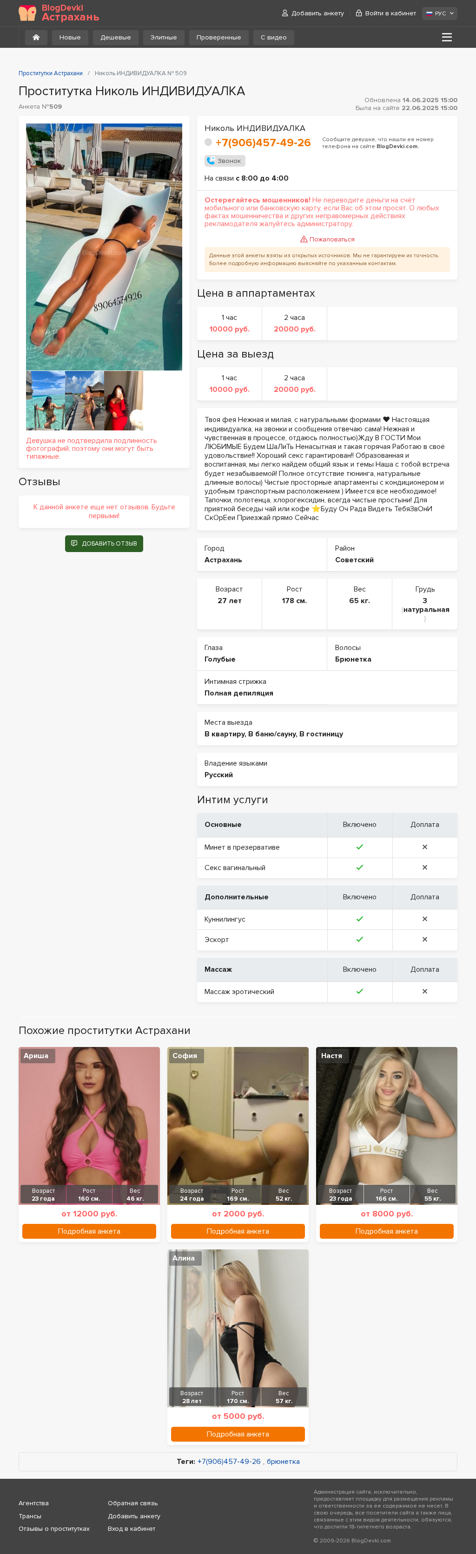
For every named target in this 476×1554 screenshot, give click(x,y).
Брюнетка (353, 659)
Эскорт (217, 939)
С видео (274, 37)
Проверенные (219, 37)
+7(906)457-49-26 (263, 143)
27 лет (230, 600)
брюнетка (283, 1461)
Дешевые (115, 37)
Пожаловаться (332, 239)
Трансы (30, 1516)
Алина (183, 1258)
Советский (354, 560)
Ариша (36, 1055)
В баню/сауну (272, 734)
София (184, 1055)
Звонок (229, 161)
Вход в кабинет (131, 1529)
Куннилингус (225, 919)
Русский (219, 775)
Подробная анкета (89, 1231)
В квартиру (225, 734)
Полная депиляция (239, 693)
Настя (331, 1055)
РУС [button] (440, 13)
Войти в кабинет (390, 13)
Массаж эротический (239, 991)
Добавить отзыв (109, 543)
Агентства (34, 1503)
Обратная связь (133, 1503)
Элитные (164, 37)
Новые (70, 37)
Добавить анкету (317, 13)
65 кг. (359, 600)
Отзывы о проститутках (54, 1529)
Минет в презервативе (242, 847)
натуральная (426, 609)
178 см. (294, 600)
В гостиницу (321, 734)
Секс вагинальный (235, 867)
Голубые (220, 659)
